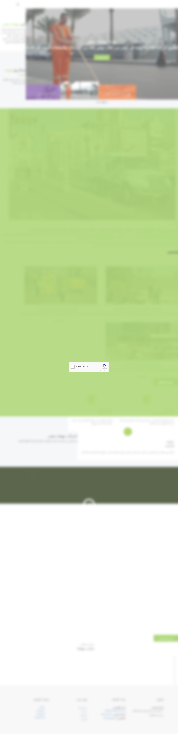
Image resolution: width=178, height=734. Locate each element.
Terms (105, 370)
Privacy (101, 370)
